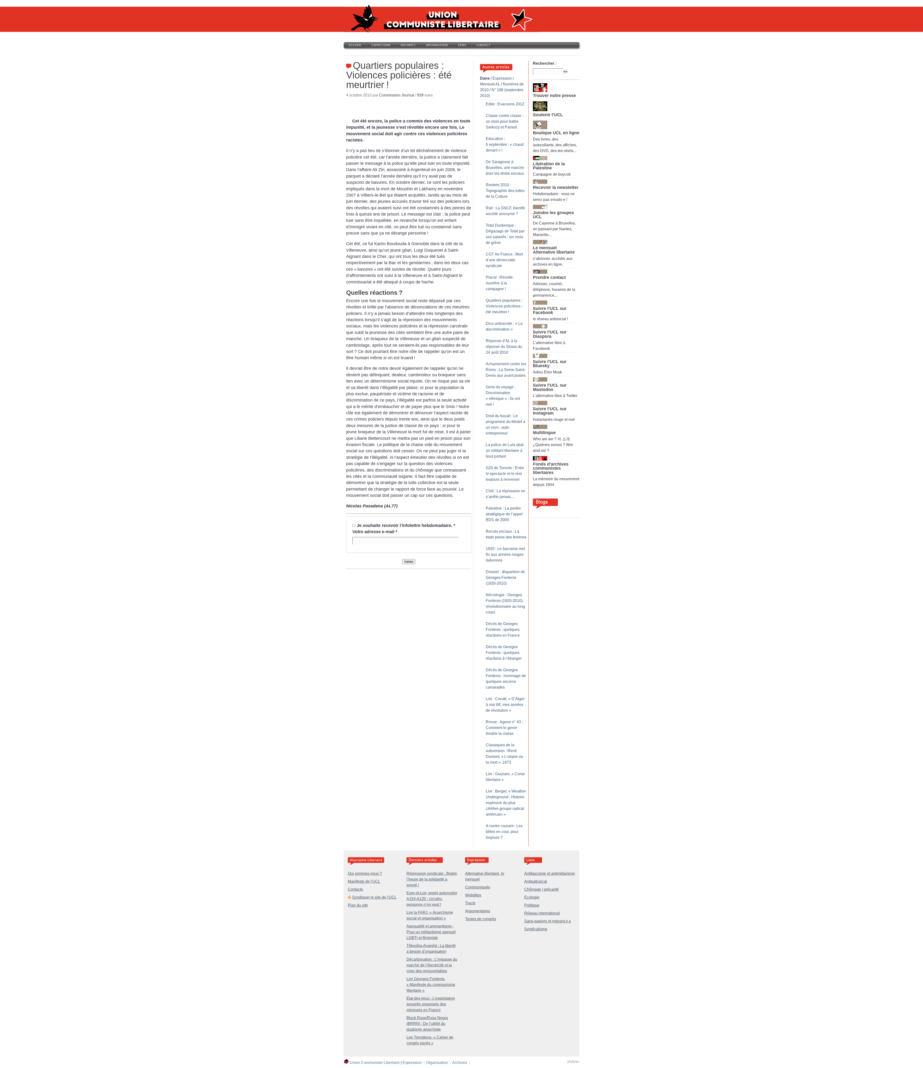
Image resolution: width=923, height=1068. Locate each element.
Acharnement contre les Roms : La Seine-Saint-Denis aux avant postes (506, 369)
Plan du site (358, 905)
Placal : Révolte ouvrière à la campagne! (499, 283)
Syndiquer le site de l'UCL (374, 897)
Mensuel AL (490, 84)
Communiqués (477, 887)
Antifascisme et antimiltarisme (549, 873)
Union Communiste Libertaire (375, 1063)
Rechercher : (544, 63)
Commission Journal (396, 95)
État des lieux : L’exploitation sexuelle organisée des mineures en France (430, 1004)
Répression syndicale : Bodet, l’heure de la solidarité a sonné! (431, 879)
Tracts (470, 903)
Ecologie (531, 897)
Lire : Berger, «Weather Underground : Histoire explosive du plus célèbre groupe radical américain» (506, 802)
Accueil (355, 45)
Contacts (355, 889)
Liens (462, 45)
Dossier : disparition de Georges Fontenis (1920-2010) (505, 577)
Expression (381, 45)
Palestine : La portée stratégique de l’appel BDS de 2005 (504, 514)
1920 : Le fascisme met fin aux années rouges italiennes (505, 554)
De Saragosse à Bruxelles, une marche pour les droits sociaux (505, 167)
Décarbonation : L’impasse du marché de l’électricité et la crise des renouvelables (431, 965)
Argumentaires (477, 911)
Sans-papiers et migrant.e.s (547, 921)
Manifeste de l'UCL (364, 881)
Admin (573, 1062)
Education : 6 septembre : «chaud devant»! (505, 144)
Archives (408, 45)
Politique (531, 905)
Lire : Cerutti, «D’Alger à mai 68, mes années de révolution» (505, 704)
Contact (483, 45)
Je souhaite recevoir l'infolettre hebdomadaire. (406, 525)
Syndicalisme (535, 929)
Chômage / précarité (541, 889)
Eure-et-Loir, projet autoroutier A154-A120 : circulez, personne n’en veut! (431, 899)
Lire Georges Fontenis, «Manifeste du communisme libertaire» (430, 984)
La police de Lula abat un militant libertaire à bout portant (505, 450)
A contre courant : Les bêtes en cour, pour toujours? (504, 831)
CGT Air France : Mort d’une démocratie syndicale (504, 260)
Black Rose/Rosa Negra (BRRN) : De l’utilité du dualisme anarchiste (427, 1023)
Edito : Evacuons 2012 (505, 104)
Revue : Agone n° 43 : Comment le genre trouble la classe (504, 727)
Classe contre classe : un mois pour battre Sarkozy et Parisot (504, 121)
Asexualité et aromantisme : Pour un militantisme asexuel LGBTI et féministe (431, 932)
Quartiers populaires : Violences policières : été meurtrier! (504, 306)
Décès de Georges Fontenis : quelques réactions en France (503, 629)
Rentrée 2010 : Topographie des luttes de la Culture (505, 190)
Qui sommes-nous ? (365, 873)
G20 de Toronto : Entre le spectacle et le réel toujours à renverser (505, 473)
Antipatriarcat (535, 881)
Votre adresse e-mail (374, 531)
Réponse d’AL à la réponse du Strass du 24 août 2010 (504, 346)
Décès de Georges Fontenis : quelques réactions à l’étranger (504, 652)
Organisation (437, 45)
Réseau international (542, 913)
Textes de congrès (480, 919)
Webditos (473, 895)
